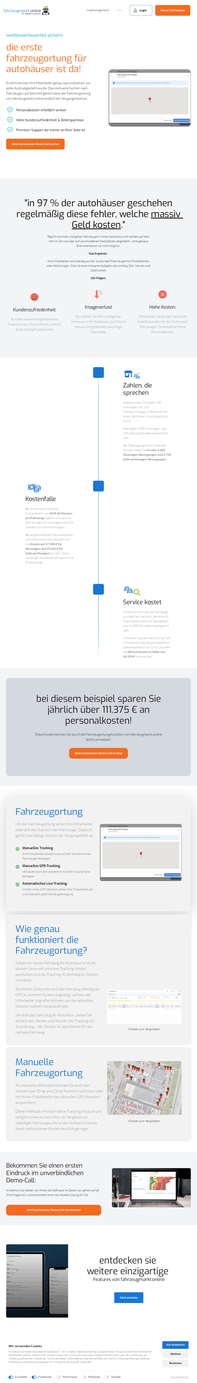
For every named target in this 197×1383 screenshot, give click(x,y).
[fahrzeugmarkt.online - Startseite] (28, 10)
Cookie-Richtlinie (179, 1377)
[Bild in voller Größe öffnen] (150, 98)
